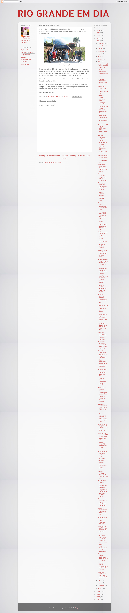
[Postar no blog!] (75, 97)
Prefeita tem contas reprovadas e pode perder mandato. (103, 566)
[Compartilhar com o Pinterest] (81, 97)
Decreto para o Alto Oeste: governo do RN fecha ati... (102, 215)
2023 (98, 35)
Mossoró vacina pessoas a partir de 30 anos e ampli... (103, 308)
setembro (101, 51)
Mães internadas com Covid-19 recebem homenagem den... (102, 417)
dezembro (101, 43)
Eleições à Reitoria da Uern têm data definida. (103, 574)
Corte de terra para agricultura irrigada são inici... (102, 206)
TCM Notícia (25, 64)
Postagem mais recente (49, 156)
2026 (98, 27)
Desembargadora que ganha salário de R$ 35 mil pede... (103, 262)
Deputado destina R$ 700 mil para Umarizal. (102, 81)
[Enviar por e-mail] (73, 97)
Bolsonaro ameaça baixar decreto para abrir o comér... (102, 465)
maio (100, 61)
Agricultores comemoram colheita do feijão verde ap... (102, 511)
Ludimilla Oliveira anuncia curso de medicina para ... (101, 196)
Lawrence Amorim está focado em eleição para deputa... (102, 270)
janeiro (100, 588)
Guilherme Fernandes (27, 37)
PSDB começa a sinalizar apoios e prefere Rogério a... (102, 244)
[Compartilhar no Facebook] (79, 97)
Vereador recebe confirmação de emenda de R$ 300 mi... (102, 225)
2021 (98, 41)
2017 (98, 599)
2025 (98, 30)
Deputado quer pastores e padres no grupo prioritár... (102, 455)
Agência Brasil (25, 50)
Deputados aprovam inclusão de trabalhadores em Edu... (102, 345)
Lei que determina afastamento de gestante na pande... (102, 363)
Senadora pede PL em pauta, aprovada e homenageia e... (103, 159)
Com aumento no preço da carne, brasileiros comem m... (102, 502)
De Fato (23, 57)
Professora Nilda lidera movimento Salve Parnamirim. (102, 177)
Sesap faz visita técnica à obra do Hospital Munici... (103, 279)
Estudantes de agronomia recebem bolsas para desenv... (102, 318)
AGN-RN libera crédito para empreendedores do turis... (102, 253)
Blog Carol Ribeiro (27, 52)
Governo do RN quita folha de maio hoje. (103, 65)
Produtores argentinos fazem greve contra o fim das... (102, 168)
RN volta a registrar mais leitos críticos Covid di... (103, 475)
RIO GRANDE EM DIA (63, 13)
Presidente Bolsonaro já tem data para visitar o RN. (102, 327)
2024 (98, 33)
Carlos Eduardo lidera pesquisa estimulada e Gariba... (103, 110)
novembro (101, 46)
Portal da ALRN (26, 59)
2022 (98, 38)
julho (99, 56)
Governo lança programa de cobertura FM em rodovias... (103, 427)
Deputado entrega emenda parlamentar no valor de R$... (102, 298)
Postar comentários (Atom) (53, 162)
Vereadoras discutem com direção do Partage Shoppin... (102, 186)
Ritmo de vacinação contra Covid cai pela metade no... (102, 354)
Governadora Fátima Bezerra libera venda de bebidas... (102, 391)
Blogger (77, 608)
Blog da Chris (25, 54)
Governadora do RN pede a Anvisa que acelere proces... (102, 530)
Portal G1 (24, 62)
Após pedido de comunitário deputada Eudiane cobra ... (103, 493)
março (100, 583)
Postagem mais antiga (80, 156)
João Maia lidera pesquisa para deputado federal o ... (102, 100)
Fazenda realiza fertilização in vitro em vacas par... (103, 548)
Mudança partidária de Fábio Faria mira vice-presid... (102, 288)
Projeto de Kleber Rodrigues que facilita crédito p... (102, 382)
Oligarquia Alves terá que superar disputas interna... (102, 336)
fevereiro (101, 585)
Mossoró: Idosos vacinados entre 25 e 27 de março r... (103, 557)
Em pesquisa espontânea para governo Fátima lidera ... (103, 119)
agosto (100, 54)
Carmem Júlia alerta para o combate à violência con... (102, 372)
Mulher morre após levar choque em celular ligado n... (103, 90)
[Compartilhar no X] (77, 97)
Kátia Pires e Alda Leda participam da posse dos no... (103, 73)
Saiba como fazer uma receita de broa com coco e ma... (102, 539)
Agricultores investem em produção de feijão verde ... (102, 407)
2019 (98, 594)
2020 (98, 591)
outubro (100, 48)
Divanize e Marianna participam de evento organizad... (103, 139)
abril (99, 580)
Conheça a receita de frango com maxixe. (102, 399)
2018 (98, 597)
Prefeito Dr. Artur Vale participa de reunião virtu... (102, 446)
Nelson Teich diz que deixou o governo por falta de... (102, 484)
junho (100, 59)
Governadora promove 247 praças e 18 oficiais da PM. (103, 437)
